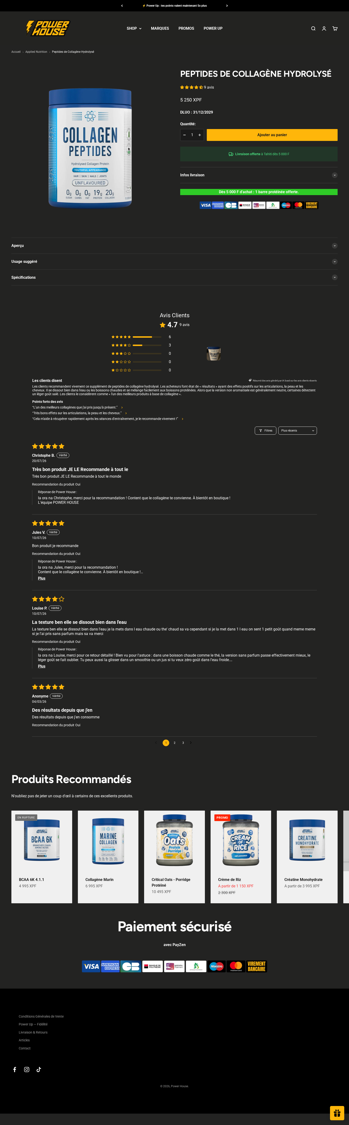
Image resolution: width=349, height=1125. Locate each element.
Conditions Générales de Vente (41, 1016)
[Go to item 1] (214, 354)
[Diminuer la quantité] (184, 135)
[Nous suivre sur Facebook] (14, 1069)
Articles (24, 1040)
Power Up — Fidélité (33, 1024)
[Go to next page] (192, 743)
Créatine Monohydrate (303, 879)
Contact (25, 1048)
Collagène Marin (99, 879)
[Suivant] (227, 5)
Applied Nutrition (36, 51)
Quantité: (188, 124)
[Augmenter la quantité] (200, 135)
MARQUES (160, 28)
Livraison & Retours (33, 1032)
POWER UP (213, 28)
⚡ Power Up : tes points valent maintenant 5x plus (174, 5)
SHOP (132, 28)
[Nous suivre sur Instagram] (27, 1069)
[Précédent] (122, 5)
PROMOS (186, 28)
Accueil (16, 51)
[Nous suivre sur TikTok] (39, 1069)
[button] (192, 87)
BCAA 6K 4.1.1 (31, 879)
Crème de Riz (229, 879)
